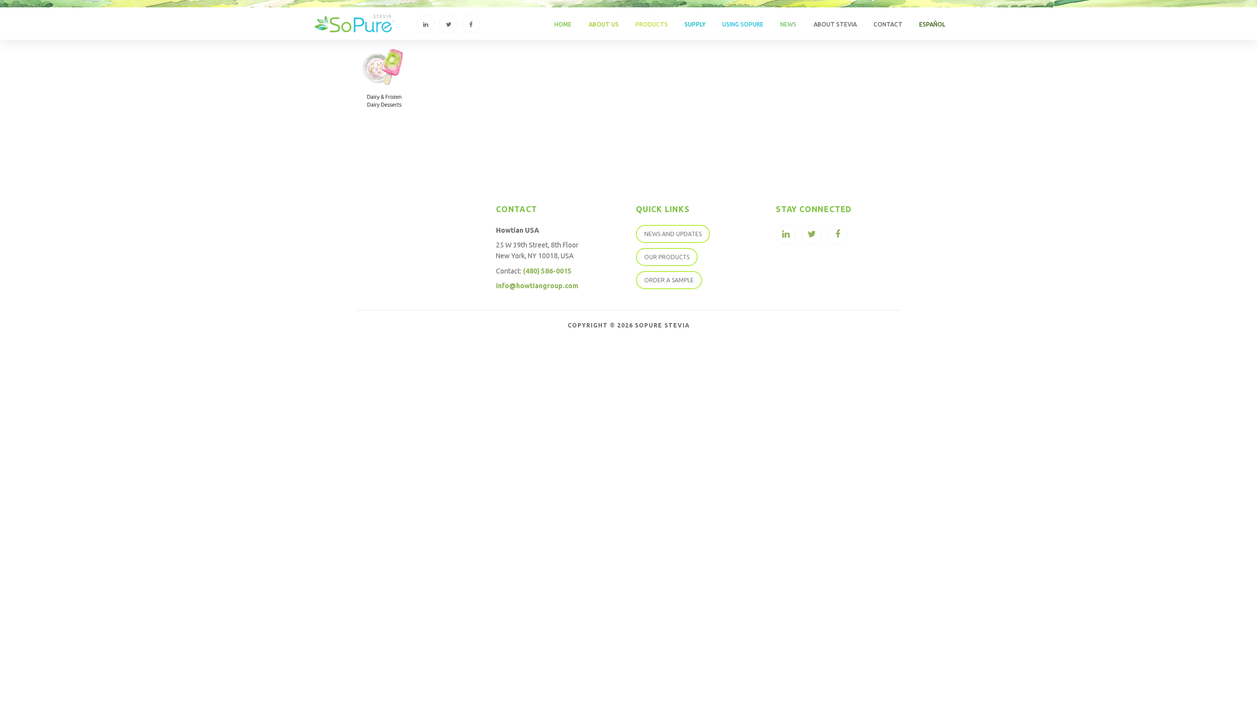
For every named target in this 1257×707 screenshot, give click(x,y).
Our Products (666, 257)
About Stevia (835, 24)
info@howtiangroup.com (537, 286)
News (788, 24)
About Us (604, 24)
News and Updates (673, 234)
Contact (888, 24)
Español (932, 24)
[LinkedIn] (425, 24)
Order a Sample (669, 280)
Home (563, 24)
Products (651, 24)
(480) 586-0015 (547, 271)
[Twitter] (448, 24)
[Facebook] (471, 24)
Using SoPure (743, 24)
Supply (695, 24)
